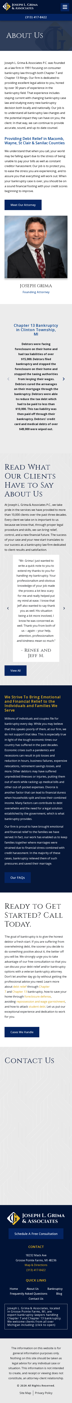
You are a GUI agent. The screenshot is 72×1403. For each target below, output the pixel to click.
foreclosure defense (37, 996)
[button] (8, 379)
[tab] (36, 1316)
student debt (37, 1006)
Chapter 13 (19, 992)
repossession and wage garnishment (40, 1001)
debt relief (20, 987)
